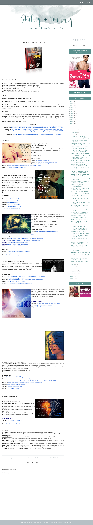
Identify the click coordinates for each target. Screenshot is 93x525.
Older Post (60, 515)
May (72, 266)
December (75, 125)
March (73, 270)
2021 (72, 111)
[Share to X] (28, 457)
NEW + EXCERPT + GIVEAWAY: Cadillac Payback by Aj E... (80, 147)
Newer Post (6, 515)
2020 (72, 113)
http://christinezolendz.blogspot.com (44, 306)
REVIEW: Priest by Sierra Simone (80, 252)
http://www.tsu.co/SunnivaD (13, 208)
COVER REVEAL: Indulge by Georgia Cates (79, 258)
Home (3, 6)
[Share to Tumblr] (35, 457)
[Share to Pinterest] (33, 457)
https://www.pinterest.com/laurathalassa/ (17, 167)
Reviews (11, 6)
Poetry (42, 6)
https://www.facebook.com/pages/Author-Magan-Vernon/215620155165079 (27, 276)
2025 (72, 103)
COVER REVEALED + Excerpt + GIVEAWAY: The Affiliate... (80, 151)
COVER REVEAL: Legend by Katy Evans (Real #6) (81, 189)
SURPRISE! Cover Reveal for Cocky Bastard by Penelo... (79, 213)
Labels (4, 11)
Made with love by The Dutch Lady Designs (57, 522)
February (75, 271)
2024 (72, 105)
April (73, 268)
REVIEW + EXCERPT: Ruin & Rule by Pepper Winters (79, 199)
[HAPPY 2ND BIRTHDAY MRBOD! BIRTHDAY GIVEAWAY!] (74, 291)
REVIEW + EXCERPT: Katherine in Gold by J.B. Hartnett (80, 216)
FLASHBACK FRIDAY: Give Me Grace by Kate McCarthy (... (80, 168)
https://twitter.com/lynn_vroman (14, 255)
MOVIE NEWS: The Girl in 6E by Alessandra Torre (80, 158)
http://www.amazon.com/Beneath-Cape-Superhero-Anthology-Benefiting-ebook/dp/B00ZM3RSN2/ (36, 126)
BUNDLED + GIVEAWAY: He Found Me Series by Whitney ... (81, 137)
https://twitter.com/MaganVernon (15, 278)
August (74, 132)
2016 (72, 121)
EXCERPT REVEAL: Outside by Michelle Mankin (80, 222)
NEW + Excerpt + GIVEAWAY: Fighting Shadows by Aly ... (79, 229)
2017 (72, 119)
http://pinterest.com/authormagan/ (16, 281)
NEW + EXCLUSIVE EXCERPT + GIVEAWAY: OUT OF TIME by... (80, 154)
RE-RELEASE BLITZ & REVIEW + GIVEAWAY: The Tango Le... (80, 175)
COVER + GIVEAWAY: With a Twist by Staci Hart (79, 243)
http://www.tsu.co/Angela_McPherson (14, 246)
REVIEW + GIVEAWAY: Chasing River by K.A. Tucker (80, 236)
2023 (72, 107)
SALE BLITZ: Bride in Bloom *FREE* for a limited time (79, 246)
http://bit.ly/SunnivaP (12, 202)
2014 (72, 276)
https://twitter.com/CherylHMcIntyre (15, 424)
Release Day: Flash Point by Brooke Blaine (79, 206)
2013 (72, 278)
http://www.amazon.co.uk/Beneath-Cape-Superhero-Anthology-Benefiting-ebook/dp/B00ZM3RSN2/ (37, 127)
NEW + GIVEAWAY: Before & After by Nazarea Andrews (80, 144)
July (73, 134)
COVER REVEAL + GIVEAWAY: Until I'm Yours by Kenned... (80, 165)
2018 (72, 117)
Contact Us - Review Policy (27, 6)
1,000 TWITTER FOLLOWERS (79, 219)
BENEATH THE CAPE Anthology (80, 261)
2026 (72, 101)
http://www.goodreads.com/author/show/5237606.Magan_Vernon (26, 279)
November (75, 127)
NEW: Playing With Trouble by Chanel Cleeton (80, 185)
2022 (72, 109)
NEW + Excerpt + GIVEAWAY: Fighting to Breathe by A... (79, 225)
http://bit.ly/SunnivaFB (13, 199)
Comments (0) (53, 457)
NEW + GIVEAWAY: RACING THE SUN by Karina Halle (80, 161)
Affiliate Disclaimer (55, 6)
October (74, 128)
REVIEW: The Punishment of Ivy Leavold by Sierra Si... (80, 182)
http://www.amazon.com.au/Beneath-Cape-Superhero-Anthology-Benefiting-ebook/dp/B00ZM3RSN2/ (37, 131)
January (74, 273)
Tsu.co (4, 208)
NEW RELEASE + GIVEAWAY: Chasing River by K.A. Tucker (80, 232)
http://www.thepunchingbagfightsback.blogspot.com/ (18, 283)
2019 (72, 115)
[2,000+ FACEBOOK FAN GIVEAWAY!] (85, 291)
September (75, 130)
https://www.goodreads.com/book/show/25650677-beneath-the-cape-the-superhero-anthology (37, 134)
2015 (72, 123)
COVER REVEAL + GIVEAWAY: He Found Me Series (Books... (80, 192)
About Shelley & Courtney (75, 6)
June (73, 264)
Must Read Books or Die (33, 522)
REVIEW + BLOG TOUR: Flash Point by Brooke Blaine (80, 172)
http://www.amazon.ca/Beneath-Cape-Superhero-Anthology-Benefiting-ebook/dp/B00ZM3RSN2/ (37, 129)
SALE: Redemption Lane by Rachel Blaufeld (79, 239)
